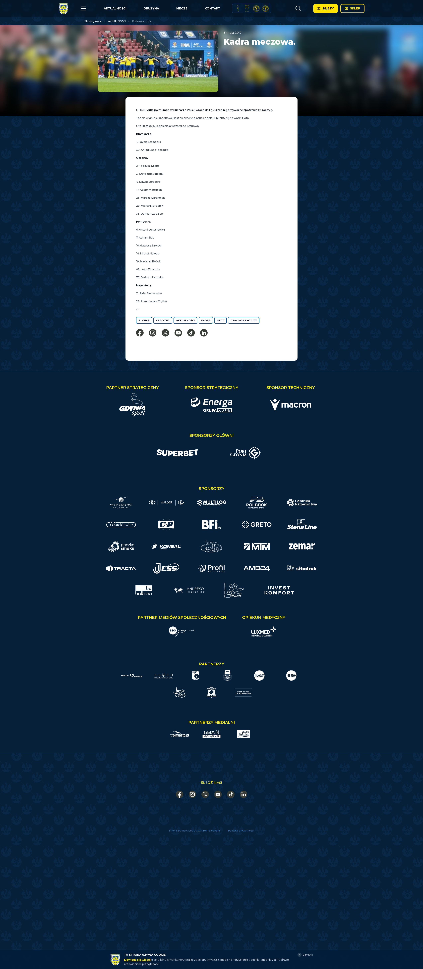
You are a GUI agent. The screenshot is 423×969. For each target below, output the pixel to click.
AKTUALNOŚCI (115, 8)
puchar (144, 320)
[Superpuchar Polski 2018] (265, 8)
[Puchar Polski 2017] (247, 8)
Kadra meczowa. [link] (141, 21)
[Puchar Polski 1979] (237, 8)
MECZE (181, 8)
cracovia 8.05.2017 (244, 320)
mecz (220, 320)
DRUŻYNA (151, 8)
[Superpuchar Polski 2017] (256, 8)
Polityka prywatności (241, 830)
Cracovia (163, 320)
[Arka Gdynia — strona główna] (63, 8)
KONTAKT (212, 8)
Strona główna (93, 21)
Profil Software (210, 830)
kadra (205, 320)
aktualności (185, 320)
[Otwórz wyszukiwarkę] (298, 8)
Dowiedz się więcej (137, 959)
